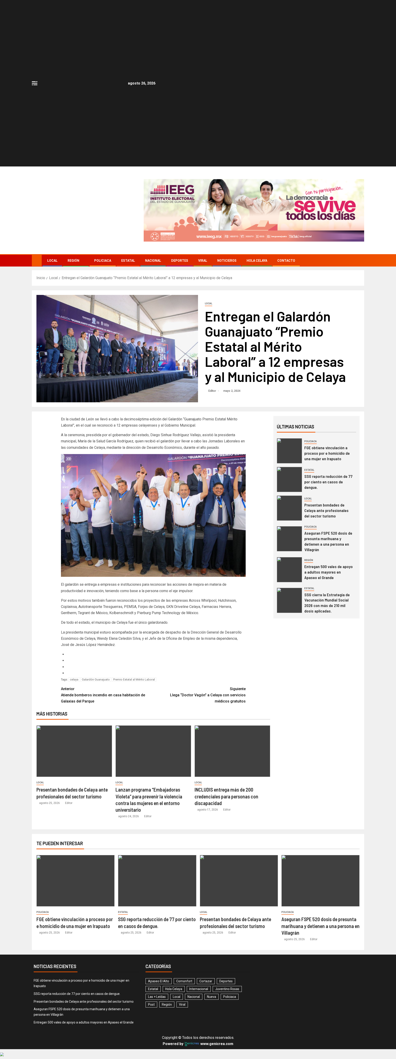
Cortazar (205, 953)
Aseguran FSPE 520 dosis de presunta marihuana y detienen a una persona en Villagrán (328, 513)
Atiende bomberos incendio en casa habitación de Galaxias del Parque (103, 667)
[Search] (360, 232)
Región (73, 232)
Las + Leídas (157, 968)
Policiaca (102, 232)
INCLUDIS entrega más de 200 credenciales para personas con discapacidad (226, 768)
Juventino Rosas (227, 961)
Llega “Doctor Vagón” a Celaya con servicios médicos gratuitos (208, 667)
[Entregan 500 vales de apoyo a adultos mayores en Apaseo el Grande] (289, 541)
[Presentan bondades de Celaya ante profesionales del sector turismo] (74, 723)
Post (151, 976)
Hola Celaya (257, 232)
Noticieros (226, 232)
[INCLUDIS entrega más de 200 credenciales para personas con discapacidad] (232, 723)
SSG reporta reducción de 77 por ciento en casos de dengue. (328, 454)
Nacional (153, 232)
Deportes (179, 232)
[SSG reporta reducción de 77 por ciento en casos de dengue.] (289, 451)
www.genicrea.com (216, 1015)
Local (52, 232)
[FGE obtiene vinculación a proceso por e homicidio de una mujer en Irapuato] (289, 422)
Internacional (198, 961)
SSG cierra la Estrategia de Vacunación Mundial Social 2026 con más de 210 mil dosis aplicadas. (327, 574)
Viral (202, 232)
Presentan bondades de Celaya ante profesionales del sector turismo (326, 482)
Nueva (211, 968)
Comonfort (184, 953)
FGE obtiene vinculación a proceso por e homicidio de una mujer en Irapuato (327, 425)
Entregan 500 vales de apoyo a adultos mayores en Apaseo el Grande (328, 544)
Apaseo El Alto (158, 953)
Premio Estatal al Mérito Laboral (134, 651)
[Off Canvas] (34, 83)
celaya (74, 651)
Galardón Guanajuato (96, 651)
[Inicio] (37, 232)
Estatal (128, 232)
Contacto (286, 232)
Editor (212, 362)
